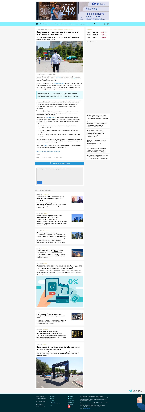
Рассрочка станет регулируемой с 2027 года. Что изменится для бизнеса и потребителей (59, 267)
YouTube (71, 404)
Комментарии (47, 157)
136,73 (94, 37)
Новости (45, 24)
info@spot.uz (87, 408)
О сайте (52, 400)
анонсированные (59, 83)
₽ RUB (88, 37)
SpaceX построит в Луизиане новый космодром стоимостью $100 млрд (49, 251)
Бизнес (45, 213)
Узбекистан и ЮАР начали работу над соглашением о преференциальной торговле (50, 198)
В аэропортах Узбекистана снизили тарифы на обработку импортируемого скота (50, 316)
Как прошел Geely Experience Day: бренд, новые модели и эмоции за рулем (58, 348)
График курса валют (91, 41)
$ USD (88, 32)
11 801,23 (95, 32)
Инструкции (64, 24)
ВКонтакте (71, 402)
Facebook (71, 398)
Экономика (46, 194)
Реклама (52, 398)
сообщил (74, 79)
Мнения (57, 24)
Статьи (52, 24)
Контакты (52, 396)
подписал (58, 77)
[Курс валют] (105, 24)
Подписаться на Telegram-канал (60, 163)
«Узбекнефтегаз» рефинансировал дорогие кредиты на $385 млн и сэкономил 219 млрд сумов (49, 217)
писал (45, 145)
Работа (52, 405)
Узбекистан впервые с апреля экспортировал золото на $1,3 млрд (49, 332)
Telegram (71, 396)
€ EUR (89, 35)
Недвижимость (73, 24)
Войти (39, 182)
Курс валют (89, 29)
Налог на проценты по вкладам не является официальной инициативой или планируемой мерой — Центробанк (51, 234)
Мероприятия (83, 24)
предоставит (51, 117)
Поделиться (58, 157)
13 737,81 (95, 35)
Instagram (71, 400)
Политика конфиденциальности (55, 403)
